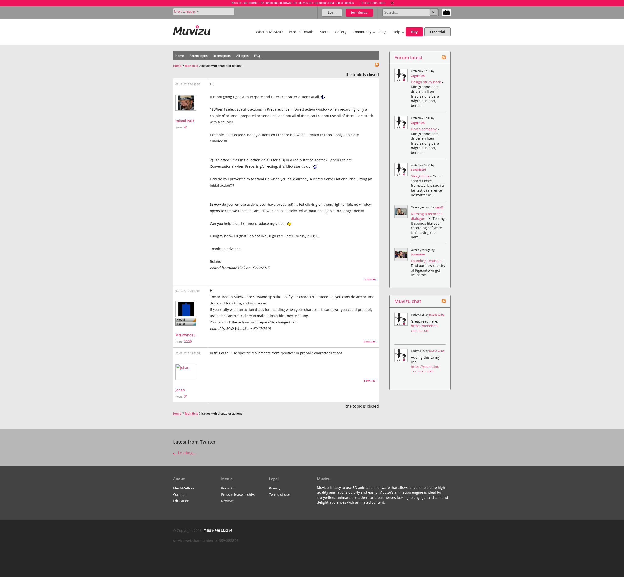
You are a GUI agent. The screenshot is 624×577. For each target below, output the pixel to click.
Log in (332, 12)
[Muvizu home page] (191, 29)
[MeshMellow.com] (217, 530)
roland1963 (185, 120)
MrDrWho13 (185, 335)
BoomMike (418, 254)
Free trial (437, 31)
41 (186, 127)
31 (186, 396)
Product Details (301, 31)
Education (181, 501)
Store (324, 31)
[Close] (392, 3)
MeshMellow (183, 488)
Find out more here (372, 3)
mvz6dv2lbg (436, 314)
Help (396, 31)
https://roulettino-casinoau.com (425, 368)
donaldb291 (418, 169)
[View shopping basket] (446, 12)
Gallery (340, 31)
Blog (382, 31)
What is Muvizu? (269, 31)
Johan (180, 390)
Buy (414, 31)
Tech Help (191, 66)
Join (359, 12)
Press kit (228, 488)
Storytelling (420, 176)
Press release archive (238, 494)
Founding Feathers (426, 260)
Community (362, 31)
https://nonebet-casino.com (424, 328)
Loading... (186, 453)
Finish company (424, 129)
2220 (188, 341)
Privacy (274, 488)
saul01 (439, 207)
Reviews (227, 501)
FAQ (257, 56)
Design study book (426, 82)
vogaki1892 (418, 76)
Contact (179, 494)
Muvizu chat (407, 301)
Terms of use (279, 494)
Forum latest (408, 57)
